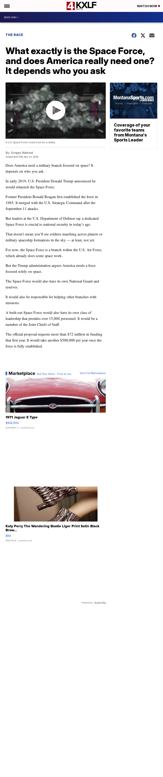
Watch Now (147, 6)
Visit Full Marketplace (93, 373)
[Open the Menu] (6, 6)
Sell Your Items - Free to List (54, 374)
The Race (14, 35)
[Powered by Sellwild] (100, 602)
